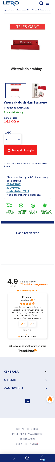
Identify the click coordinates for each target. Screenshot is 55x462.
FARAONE (23, 107)
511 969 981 (13, 187)
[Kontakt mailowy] (27, 458)
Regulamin (27, 439)
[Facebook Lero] (27, 401)
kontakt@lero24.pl (17, 191)
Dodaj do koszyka (23, 150)
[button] (18, 291)
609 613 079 (13, 184)
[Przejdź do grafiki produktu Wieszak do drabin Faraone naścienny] (27, 47)
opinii (34, 284)
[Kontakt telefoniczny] (13, 458)
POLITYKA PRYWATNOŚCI (27, 434)
